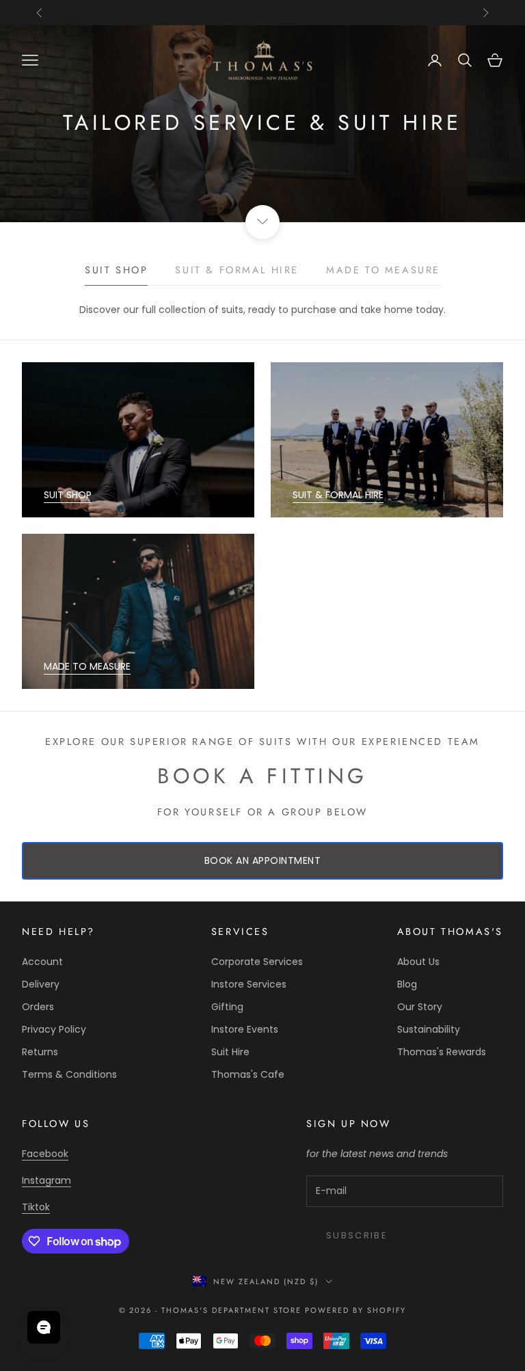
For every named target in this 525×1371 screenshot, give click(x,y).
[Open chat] (43, 1327)
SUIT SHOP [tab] (116, 270)
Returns (40, 1052)
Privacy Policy (54, 1029)
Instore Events (244, 1029)
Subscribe (357, 1235)
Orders (38, 1007)
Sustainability (428, 1029)
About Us (418, 961)
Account (42, 961)
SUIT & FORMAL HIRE (338, 495)
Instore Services (248, 984)
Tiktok (36, 1207)
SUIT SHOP (68, 495)
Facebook (45, 1153)
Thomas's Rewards (441, 1052)
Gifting (227, 1007)
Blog (407, 984)
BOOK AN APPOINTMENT (262, 860)
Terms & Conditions (69, 1074)
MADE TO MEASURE (87, 666)
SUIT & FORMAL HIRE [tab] (237, 270)
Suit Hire (230, 1052)
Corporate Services (257, 961)
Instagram (46, 1180)
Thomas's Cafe (247, 1074)
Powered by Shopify (356, 1310)
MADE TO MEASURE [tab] (383, 270)
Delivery (40, 984)
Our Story (419, 1007)
